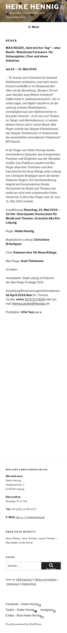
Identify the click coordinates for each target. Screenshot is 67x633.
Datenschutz (29, 583)
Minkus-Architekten (46, 579)
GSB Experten (24, 579)
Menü (35, 26)
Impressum (12, 583)
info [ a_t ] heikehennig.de (30, 517)
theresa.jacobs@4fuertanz (29, 303)
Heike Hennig (32, 7)
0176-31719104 (35, 299)
